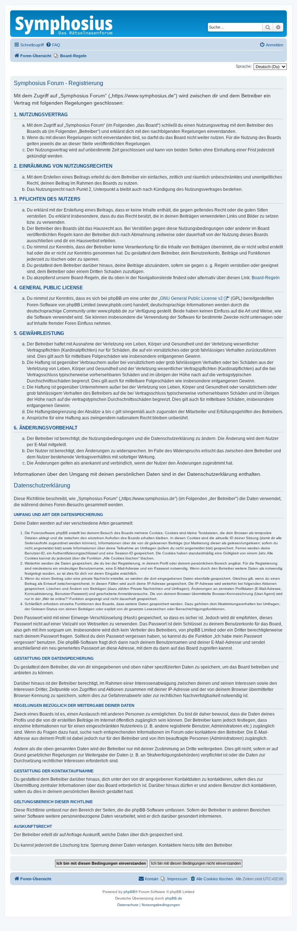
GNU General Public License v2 (191, 298)
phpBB (129, 892)
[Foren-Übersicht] (64, 23)
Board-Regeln (266, 277)
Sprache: (244, 66)
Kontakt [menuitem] (151, 879)
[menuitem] (53, 45)
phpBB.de (173, 898)
